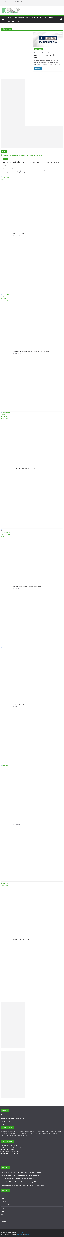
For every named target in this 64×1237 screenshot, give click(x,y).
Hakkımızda (4, 1124)
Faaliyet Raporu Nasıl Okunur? (20, 704)
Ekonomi (40, 17)
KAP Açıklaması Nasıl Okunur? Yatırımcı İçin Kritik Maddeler (17, 1172)
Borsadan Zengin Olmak (7, 1149)
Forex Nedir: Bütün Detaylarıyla (9, 1161)
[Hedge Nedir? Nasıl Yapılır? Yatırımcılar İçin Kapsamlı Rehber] (6, 470)
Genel (2, 1211)
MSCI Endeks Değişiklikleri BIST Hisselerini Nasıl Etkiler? (16, 1175)
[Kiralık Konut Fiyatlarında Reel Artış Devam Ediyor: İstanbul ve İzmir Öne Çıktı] (32, 155)
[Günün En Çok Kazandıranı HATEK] (48, 39)
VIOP (33, 17)
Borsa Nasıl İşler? (5, 1155)
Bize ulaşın (15, 21)
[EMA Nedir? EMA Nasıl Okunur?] (6, 940)
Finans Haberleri (19, 17)
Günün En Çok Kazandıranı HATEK (46, 56)
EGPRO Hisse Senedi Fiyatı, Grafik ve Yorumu (13, 1118)
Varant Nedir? (16, 822)
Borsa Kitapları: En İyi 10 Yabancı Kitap (11, 1147)
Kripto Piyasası (49, 17)
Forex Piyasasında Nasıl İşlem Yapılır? (11, 1145)
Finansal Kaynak (46, 52)
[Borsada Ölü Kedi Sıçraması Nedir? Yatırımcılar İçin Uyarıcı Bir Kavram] (6, 352)
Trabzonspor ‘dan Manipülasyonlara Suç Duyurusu (26, 233)
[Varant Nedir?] (6, 823)
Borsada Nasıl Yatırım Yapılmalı (9, 1153)
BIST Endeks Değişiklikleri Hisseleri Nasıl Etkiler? (14, 1178)
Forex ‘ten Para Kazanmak (8, 1163)
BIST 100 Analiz (5, 1195)
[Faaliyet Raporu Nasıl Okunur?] (6, 705)
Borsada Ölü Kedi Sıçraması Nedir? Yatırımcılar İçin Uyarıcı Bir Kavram (31, 351)
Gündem (8, 17)
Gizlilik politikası (5, 1121)
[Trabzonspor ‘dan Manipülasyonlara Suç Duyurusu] (6, 234)
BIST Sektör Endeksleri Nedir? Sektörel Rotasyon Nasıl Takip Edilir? (19, 1182)
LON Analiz (4, 1221)
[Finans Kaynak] (3, 19)
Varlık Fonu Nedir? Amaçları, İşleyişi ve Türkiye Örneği (27, 586)
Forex (8, 21)
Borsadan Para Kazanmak (8, 1157)
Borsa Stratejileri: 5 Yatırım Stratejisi (10, 1151)
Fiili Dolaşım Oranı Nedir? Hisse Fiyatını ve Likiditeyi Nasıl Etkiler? (18, 1185)
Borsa (28, 17)
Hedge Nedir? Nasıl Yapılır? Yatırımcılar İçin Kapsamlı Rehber (29, 469)
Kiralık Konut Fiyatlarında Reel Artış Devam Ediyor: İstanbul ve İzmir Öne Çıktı (32, 163)
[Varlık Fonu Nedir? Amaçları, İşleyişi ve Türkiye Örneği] (6, 587)
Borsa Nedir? (4, 1159)
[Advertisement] (13, 102)
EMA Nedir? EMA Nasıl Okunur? (21, 939)
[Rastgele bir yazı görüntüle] (61, 19)
